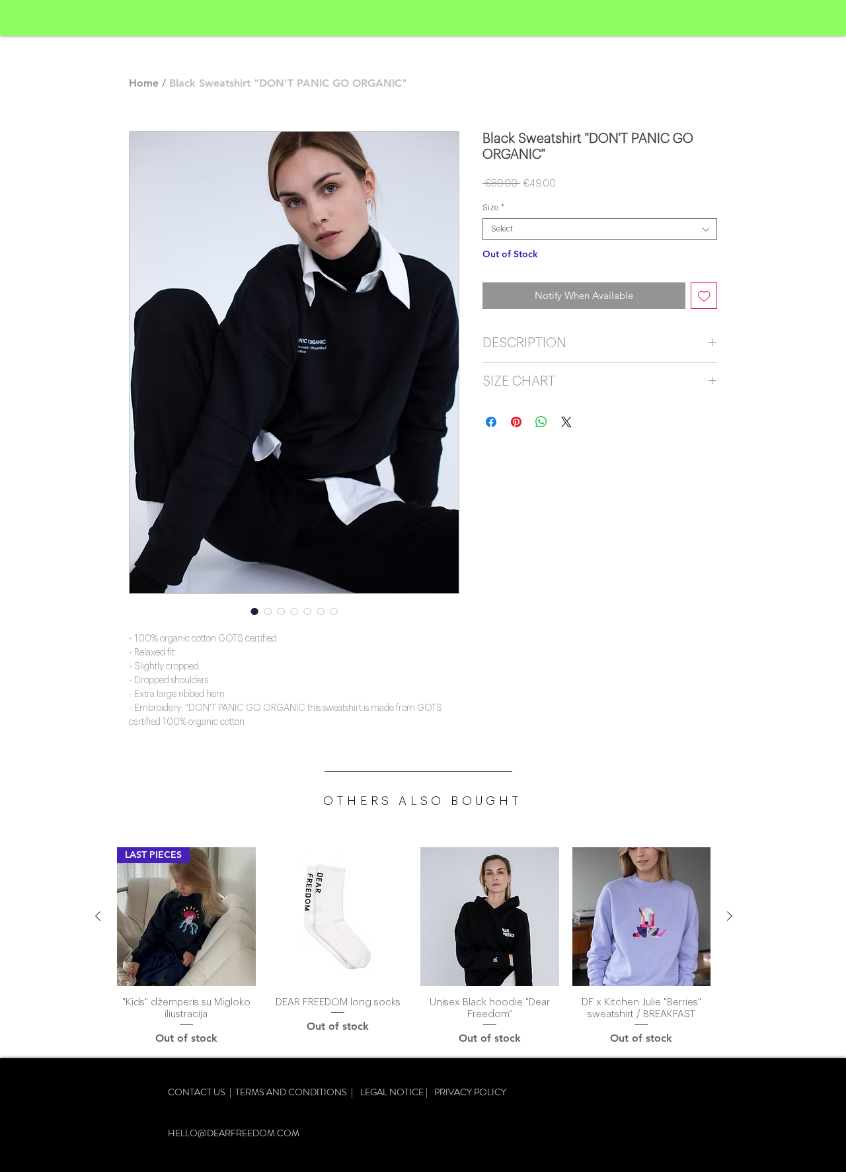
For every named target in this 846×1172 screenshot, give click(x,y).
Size (493, 208)
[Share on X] (566, 422)
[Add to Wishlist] (704, 296)
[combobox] (599, 229)
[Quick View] (338, 916)
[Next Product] (730, 916)
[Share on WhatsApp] (541, 422)
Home (144, 83)
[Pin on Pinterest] (516, 422)
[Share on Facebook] (491, 422)
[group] (414, 947)
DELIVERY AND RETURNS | (229, 1105)
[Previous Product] (98, 916)
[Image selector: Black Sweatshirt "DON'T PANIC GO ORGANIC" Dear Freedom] (294, 611)
